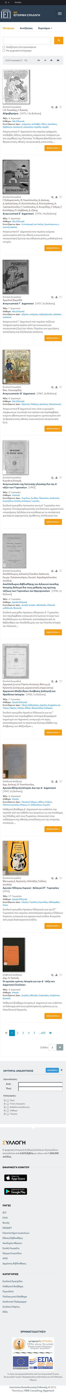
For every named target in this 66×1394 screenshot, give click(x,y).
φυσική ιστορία (28, 605)
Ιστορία (15, 799)
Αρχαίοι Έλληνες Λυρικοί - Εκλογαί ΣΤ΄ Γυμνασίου (31, 888)
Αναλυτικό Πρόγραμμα (14, 1301)
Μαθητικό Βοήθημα (13, 1286)
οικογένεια (28, 127)
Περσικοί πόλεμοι (29, 802)
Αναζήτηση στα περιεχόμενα (21, 47)
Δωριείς (25, 995)
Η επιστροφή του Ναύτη (32, 224)
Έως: (8, 1088)
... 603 (42, 1033)
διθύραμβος (54, 902)
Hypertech (48, 1390)
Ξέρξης (20, 708)
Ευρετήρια (44, 28)
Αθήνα (28, 708)
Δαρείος (43, 705)
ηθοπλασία (41, 605)
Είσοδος (18, 2)
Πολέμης (34, 404)
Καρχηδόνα (8, 501)
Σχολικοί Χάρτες (11, 1306)
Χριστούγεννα (50, 224)
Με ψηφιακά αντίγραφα (18, 50)
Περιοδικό (8, 1291)
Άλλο (5, 1311)
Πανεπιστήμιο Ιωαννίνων (16, 1233)
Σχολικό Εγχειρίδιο (13, 1281)
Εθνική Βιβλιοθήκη (13, 1238)
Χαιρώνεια (54, 995)
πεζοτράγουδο (45, 314)
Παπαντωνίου (55, 404)
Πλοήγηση (8, 28)
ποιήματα (33, 314)
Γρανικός (6, 998)
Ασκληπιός (54, 498)
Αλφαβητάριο (10, 113)
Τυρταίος (35, 501)
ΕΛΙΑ (5, 1217)
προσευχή (17, 127)
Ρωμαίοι (46, 805)
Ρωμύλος (25, 498)
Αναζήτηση (26, 28)
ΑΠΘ (5, 1258)
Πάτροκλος (44, 498)
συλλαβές (35, 124)
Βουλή (6, 1222)
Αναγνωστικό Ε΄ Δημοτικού (18, 213)
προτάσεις (52, 124)
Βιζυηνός (25, 404)
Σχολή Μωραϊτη (11, 1248)
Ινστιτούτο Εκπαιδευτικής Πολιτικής (29, 1387)
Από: (8, 1084)
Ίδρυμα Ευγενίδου (12, 1253)
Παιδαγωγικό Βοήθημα (15, 1296)
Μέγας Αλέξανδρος (30, 705)
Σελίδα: (44, 1047)
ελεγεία (24, 902)
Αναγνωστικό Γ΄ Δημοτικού (18, 303)
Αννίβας (34, 498)
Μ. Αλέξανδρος (35, 805)
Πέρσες (13, 708)
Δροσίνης (43, 404)
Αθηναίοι (34, 995)
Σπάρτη (48, 802)
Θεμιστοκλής (37, 708)
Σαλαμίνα (48, 708)
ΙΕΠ (4, 1212)
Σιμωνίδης (43, 902)
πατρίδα (37, 127)
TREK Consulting (33, 1390)
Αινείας (17, 501)
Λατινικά (16, 495)
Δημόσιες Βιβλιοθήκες (14, 1263)
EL (6, 2)
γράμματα (25, 124)
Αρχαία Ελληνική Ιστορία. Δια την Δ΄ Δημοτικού (29, 788)
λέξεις (44, 124)
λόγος (5, 905)
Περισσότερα (52, 148)
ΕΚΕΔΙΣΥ (7, 1227)
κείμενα (24, 314)
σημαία (45, 127)
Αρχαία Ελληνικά (19, 602)
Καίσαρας (26, 501)
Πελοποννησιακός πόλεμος (15, 805)
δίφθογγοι (7, 127)
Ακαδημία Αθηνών (12, 1243)
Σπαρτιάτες (44, 995)
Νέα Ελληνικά (18, 121)
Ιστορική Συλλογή (27, 14)
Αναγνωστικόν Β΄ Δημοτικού (19, 393)
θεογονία (17, 608)
